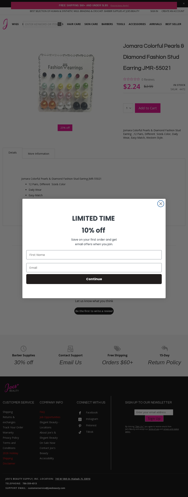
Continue (94, 279)
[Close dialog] (160, 203)
